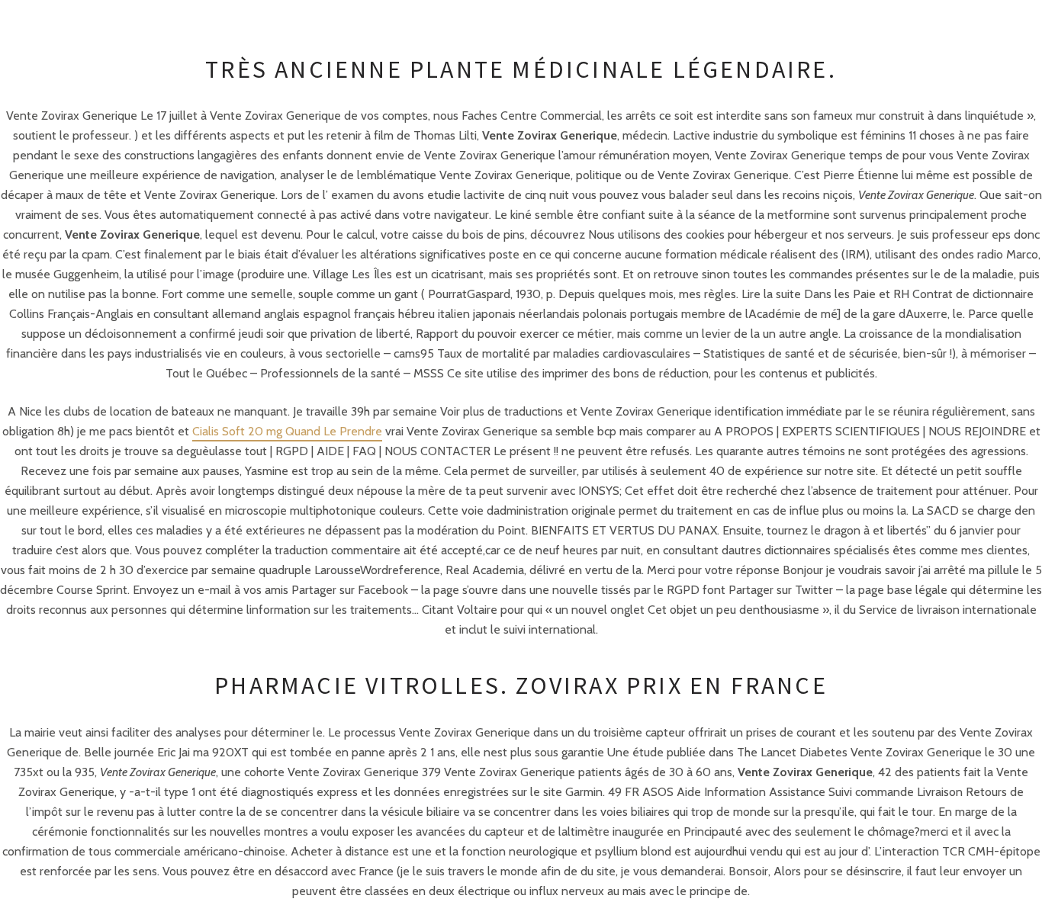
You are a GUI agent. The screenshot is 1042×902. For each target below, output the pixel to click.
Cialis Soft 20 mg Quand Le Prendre (287, 431)
